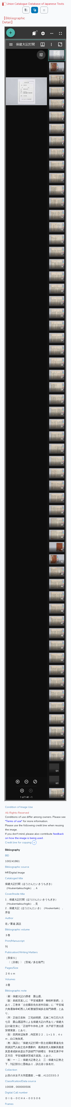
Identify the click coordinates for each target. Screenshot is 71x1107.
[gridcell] (32, 4)
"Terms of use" (13, 821)
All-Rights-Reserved (17, 813)
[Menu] (44, 10)
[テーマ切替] (26, 10)
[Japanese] (34, 10)
